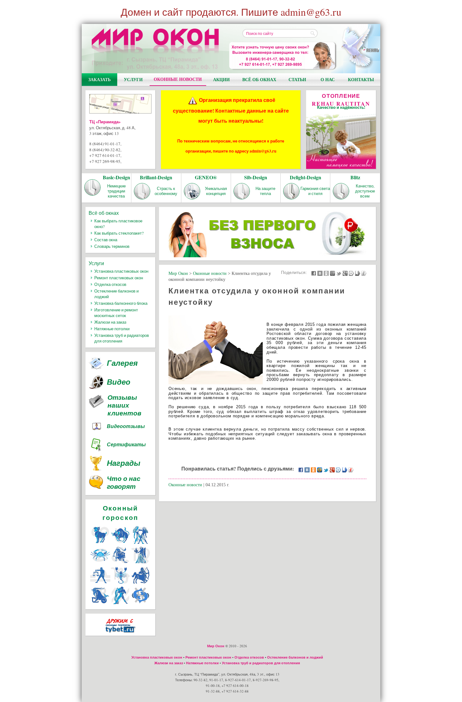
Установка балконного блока (120, 303)
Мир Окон (215, 646)
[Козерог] (100, 603)
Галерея (122, 363)
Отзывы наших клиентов (124, 405)
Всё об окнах (259, 79)
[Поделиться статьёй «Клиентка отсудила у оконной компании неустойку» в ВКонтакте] (319, 273)
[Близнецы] (140, 543)
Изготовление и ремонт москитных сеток (116, 312)
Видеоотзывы (126, 426)
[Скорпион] (120, 583)
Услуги (133, 79)
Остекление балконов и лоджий (295, 657)
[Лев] (120, 563)
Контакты (361, 79)
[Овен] (100, 543)
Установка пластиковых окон (121, 271)
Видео (118, 381)
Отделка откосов (110, 284)
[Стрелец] (140, 583)
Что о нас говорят (123, 483)
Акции (221, 79)
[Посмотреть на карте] (120, 105)
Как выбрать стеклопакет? (119, 233)
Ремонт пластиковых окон (118, 278)
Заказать (99, 79)
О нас (328, 79)
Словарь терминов (111, 246)
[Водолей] (120, 603)
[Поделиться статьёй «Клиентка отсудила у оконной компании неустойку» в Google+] (345, 273)
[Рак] (100, 563)
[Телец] (120, 543)
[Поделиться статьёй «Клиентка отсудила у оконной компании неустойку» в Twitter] (338, 273)
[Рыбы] (140, 603)
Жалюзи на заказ (110, 322)
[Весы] (100, 583)
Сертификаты (126, 444)
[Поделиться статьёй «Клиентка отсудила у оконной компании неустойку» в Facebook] (313, 273)
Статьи (297, 79)
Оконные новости (178, 79)
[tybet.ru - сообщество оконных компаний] (120, 633)
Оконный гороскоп (120, 512)
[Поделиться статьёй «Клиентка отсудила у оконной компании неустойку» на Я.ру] (363, 273)
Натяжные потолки (111, 329)
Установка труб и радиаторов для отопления (121, 338)
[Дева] (140, 563)
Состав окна (105, 239)
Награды (123, 463)
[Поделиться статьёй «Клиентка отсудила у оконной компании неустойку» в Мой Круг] (351, 273)
